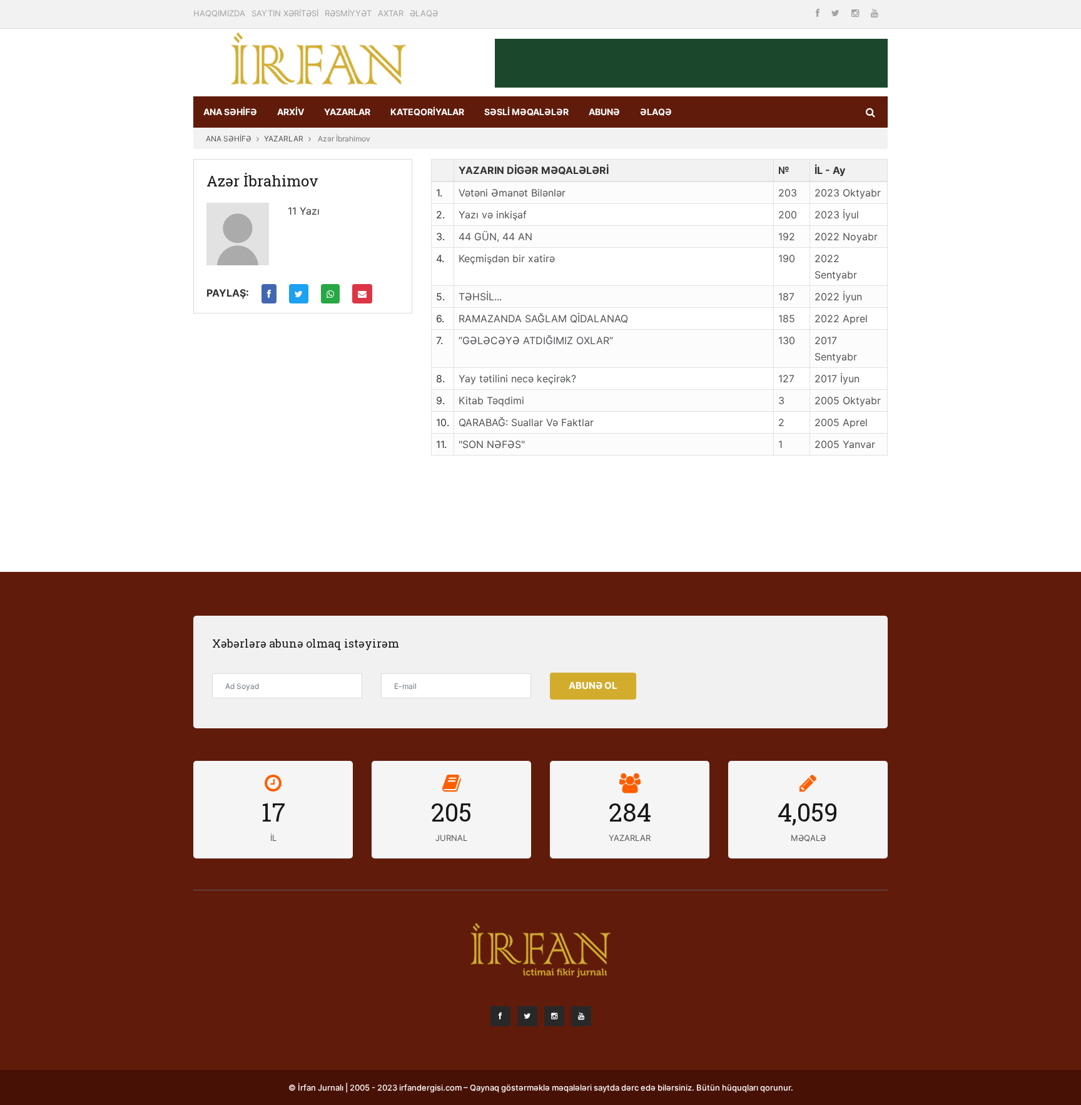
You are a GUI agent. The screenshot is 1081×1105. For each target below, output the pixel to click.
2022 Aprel (841, 318)
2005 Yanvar (845, 444)
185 (786, 318)
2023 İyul (837, 214)
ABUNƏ (604, 111)
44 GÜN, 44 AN (495, 236)
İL (273, 838)
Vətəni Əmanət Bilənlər (512, 192)
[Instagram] (856, 13)
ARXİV (290, 111)
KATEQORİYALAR (427, 111)
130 (786, 340)
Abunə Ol (593, 685)
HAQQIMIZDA (219, 13)
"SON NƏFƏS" (492, 444)
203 (787, 192)
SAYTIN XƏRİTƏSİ (284, 13)
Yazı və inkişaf (493, 214)
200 (787, 214)
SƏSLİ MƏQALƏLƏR (526, 111)
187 (786, 296)
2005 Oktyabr (848, 400)
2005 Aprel (841, 422)
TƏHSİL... (480, 296)
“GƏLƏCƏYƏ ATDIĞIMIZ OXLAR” (536, 340)
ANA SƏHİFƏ (230, 111)
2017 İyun (837, 378)
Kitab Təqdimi (491, 400)
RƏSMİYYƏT (348, 13)
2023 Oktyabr (848, 192)
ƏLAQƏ (424, 13)
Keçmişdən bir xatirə (507, 258)
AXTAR (390, 13)
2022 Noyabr (846, 236)
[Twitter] (836, 13)
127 (786, 378)
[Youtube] (874, 13)
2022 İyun (838, 296)
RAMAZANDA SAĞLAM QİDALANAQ (543, 318)
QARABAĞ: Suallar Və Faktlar (526, 422)
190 (786, 258)
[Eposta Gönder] (362, 293)
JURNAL (451, 838)
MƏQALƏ (808, 838)
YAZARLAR (347, 111)
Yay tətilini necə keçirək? (517, 378)
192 (786, 236)
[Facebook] (819, 13)
